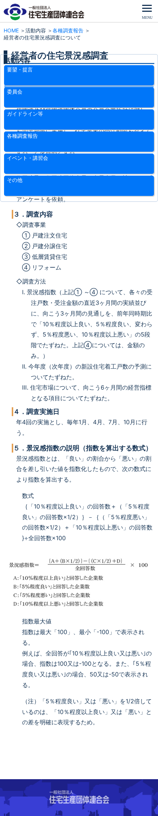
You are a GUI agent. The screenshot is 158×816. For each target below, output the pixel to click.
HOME (11, 30)
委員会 (14, 91)
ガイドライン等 (25, 113)
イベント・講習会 (27, 158)
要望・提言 (20, 69)
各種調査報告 (68, 30)
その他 (14, 180)
